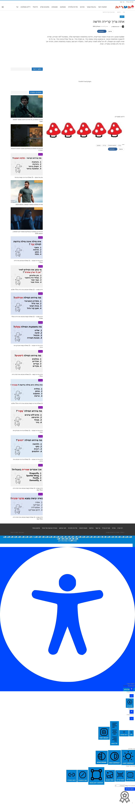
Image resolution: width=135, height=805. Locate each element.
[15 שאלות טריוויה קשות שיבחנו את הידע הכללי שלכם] (27, 390)
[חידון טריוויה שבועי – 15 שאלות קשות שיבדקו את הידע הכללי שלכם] (27, 332)
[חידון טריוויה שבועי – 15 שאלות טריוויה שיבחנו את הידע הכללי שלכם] (27, 446)
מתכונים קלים (44, 7)
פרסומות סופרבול (112, 145)
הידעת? (35, 7)
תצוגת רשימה (83, 528)
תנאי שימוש (62, 528)
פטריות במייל (129, 2)
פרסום (122, 16)
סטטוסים (55, 7)
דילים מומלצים (25, 7)
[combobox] (67, 540)
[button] (134, 545)
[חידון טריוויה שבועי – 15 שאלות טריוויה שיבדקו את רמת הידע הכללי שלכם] (27, 417)
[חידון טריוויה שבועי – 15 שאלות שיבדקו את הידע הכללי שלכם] (27, 247)
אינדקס (91, 528)
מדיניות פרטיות (72, 528)
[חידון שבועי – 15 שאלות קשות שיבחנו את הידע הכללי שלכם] (27, 303)
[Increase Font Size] (132, 689)
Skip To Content (130, 785)
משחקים (63, 7)
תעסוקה (99, 145)
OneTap (125, 686)
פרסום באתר (36, 528)
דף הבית (120, 528)
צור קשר (122, 2)
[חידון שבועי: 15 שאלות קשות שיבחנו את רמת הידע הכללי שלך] (27, 475)
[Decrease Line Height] (132, 718)
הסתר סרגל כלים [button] (129, 689)
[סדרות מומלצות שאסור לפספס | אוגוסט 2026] (27, 191)
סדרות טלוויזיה (73, 7)
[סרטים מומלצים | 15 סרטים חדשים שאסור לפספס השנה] (27, 106)
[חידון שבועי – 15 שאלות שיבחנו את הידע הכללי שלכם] (27, 276)
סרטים (82, 7)
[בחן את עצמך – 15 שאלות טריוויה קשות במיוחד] (27, 164)
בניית (119, 145)
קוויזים (40, 154)
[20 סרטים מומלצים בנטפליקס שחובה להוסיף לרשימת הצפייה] (27, 135)
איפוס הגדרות (130, 789)
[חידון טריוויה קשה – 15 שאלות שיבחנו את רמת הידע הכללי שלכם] (27, 361)
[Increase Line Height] (132, 712)
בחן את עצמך (91, 7)
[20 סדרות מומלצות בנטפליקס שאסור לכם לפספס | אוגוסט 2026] (27, 218)
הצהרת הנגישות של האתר (49, 528)
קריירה (104, 145)
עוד (17, 7)
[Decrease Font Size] (132, 695)
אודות (114, 528)
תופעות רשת (102, 7)
